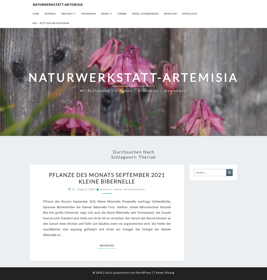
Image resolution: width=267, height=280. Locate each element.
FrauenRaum (88, 13)
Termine (121, 13)
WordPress (143, 272)
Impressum (170, 13)
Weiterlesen (108, 245)
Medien (105, 13)
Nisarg (169, 272)
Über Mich (67, 13)
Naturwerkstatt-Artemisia (58, 4)
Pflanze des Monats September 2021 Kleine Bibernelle (107, 178)
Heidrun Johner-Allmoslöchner (122, 189)
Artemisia (50, 13)
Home (36, 13)
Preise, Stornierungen (145, 13)
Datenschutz (189, 13)
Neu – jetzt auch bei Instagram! (51, 23)
